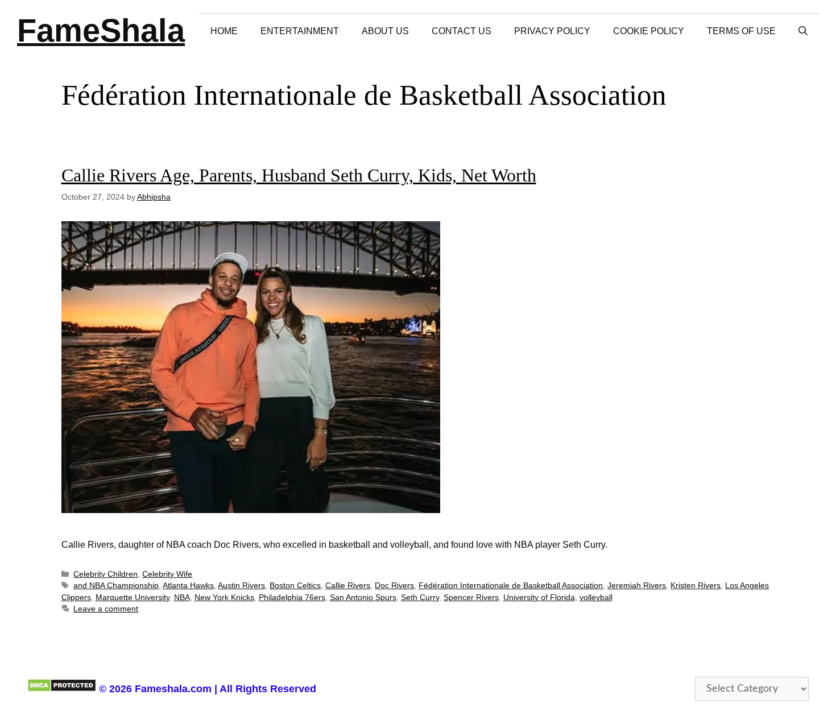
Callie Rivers (347, 585)
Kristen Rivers (696, 585)
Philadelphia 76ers (292, 597)
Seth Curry (420, 597)
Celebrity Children (105, 574)
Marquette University (132, 597)
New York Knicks (224, 597)
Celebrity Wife (167, 574)
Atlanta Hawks (188, 585)
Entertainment (299, 31)
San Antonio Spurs (363, 597)
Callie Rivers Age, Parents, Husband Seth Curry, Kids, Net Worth (298, 175)
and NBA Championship (116, 585)
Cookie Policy (648, 31)
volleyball (596, 597)
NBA (182, 597)
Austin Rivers (241, 585)
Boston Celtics (295, 585)
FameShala (101, 30)
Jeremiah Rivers (636, 585)
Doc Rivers (394, 585)
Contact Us (461, 31)
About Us (385, 31)
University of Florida (539, 597)
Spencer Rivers (471, 597)
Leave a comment (105, 609)
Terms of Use (741, 31)
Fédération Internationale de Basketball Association (511, 585)
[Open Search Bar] (803, 31)
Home (224, 31)
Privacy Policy (552, 31)
